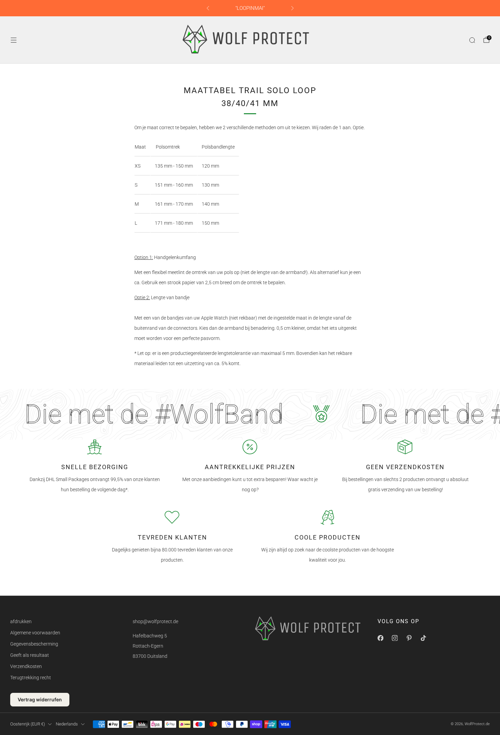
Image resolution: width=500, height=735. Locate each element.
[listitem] (250, 8)
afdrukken (21, 621)
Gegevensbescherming (34, 644)
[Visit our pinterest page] (409, 638)
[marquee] (250, 414)
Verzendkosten (26, 666)
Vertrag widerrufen (40, 699)
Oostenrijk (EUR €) (27, 724)
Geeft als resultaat (29, 655)
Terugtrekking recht (30, 677)
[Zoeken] (472, 40)
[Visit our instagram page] (394, 638)
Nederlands (67, 724)
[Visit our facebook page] (380, 638)
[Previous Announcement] (207, 8)
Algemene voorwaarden (35, 632)
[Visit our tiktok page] (423, 638)
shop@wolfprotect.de (155, 621)
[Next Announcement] (292, 8)
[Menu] (13, 40)
